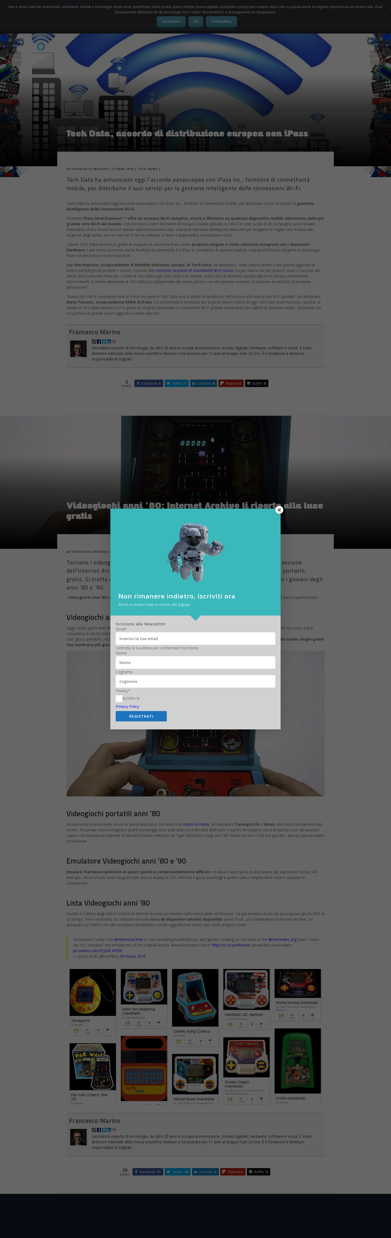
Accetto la (131, 698)
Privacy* (123, 691)
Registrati (141, 716)
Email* (121, 629)
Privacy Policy (127, 706)
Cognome (124, 672)
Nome (121, 653)
